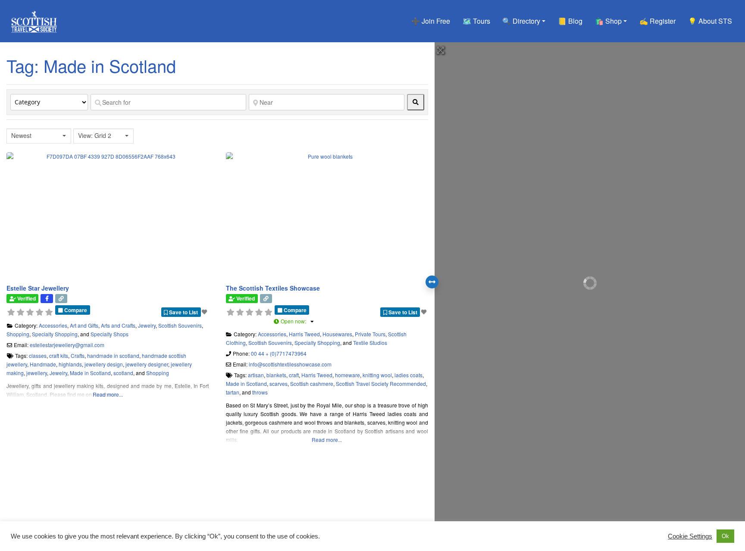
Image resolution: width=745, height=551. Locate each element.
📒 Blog (570, 21)
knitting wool (377, 375)
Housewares (337, 334)
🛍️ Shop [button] (608, 21)
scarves (278, 383)
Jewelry (147, 325)
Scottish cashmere (311, 383)
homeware (347, 375)
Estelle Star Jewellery (37, 288)
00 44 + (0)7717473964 (279, 353)
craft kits (58, 355)
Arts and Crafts (118, 325)
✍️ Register (657, 21)
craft (294, 375)
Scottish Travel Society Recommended (381, 383)
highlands (70, 364)
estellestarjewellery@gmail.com (67, 344)
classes (38, 355)
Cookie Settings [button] (690, 536)
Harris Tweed (304, 334)
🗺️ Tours (476, 21)
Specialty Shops (109, 334)
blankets (276, 375)
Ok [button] (725, 536)
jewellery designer (146, 364)
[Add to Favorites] (205, 311)
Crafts (78, 355)
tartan (232, 392)
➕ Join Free (430, 21)
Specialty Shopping (55, 334)
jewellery (36, 372)
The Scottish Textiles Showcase (273, 288)
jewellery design (104, 364)
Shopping (17, 334)
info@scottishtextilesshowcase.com (290, 364)
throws (260, 392)
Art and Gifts (84, 325)
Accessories (53, 325)
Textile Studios (370, 342)
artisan (256, 375)
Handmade (43, 364)
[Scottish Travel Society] (34, 19)
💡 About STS (710, 21)
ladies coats (408, 375)
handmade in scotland (113, 355)
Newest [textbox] (21, 135)
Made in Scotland (90, 372)
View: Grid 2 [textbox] (94, 135)
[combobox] (38, 136)
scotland (123, 372)
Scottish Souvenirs (180, 325)
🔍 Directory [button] (521, 21)
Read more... (108, 394)
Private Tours (370, 334)
